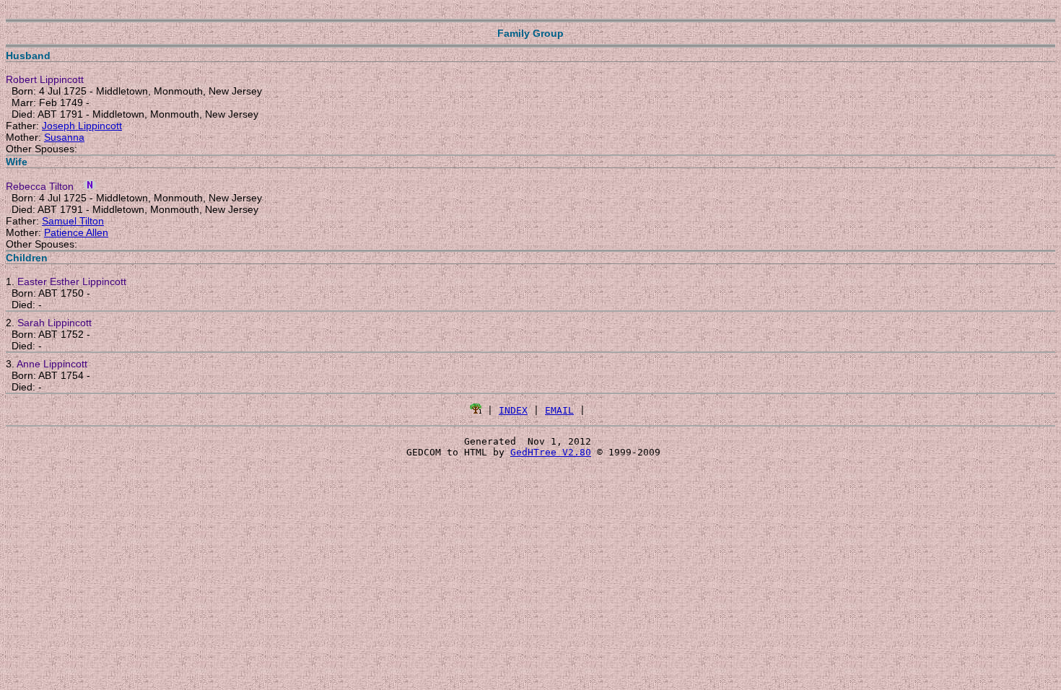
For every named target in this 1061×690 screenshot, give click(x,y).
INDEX (513, 410)
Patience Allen (76, 232)
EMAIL (559, 410)
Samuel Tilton (73, 221)
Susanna (64, 137)
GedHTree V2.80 (550, 452)
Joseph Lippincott (82, 125)
